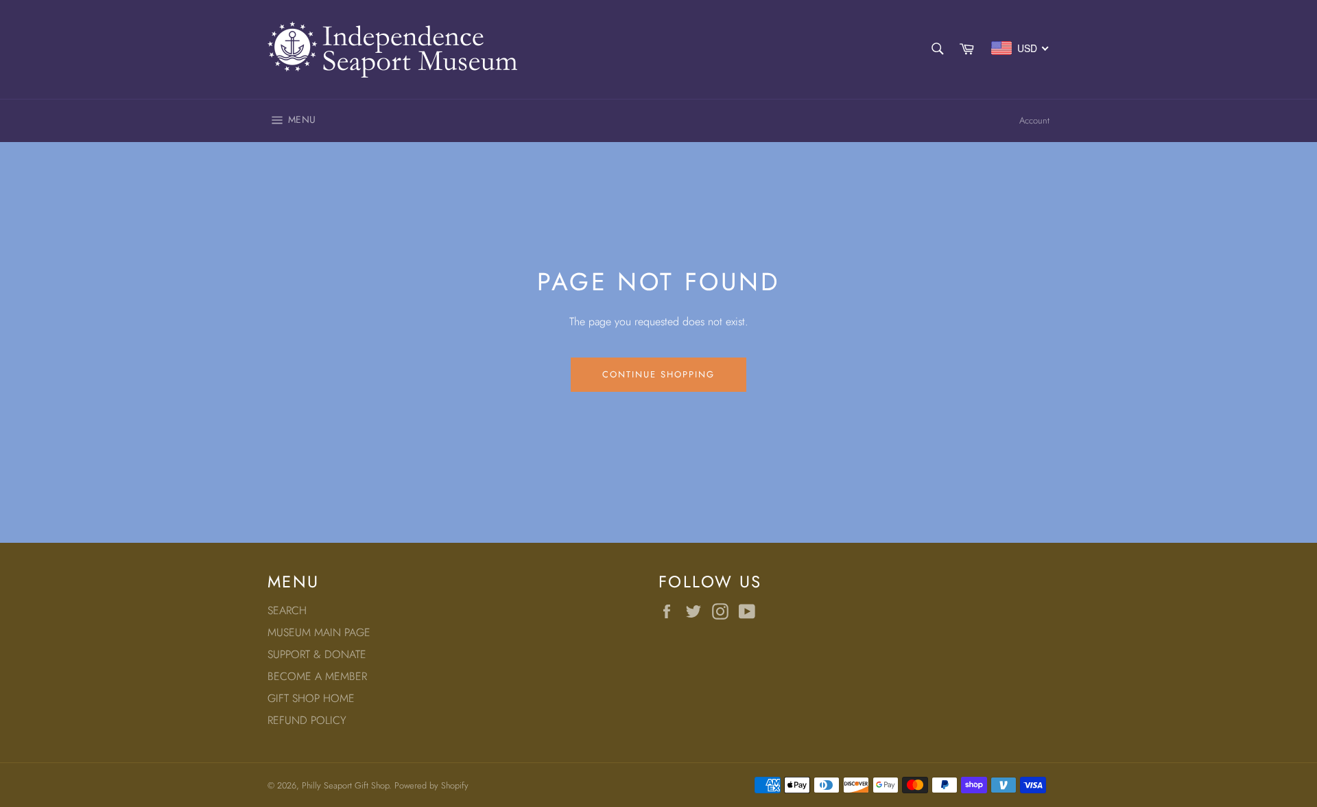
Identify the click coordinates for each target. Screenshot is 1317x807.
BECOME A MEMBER (317, 676)
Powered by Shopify (431, 785)
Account (1034, 120)
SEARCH (287, 610)
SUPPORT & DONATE (317, 654)
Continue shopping (658, 374)
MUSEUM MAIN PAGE (319, 632)
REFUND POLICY (307, 720)
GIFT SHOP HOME (311, 698)
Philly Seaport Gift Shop (345, 785)
